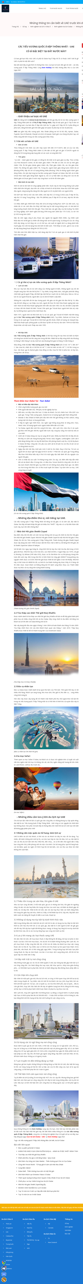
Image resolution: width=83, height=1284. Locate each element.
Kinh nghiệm (69, 1227)
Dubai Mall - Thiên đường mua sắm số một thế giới (36, 1171)
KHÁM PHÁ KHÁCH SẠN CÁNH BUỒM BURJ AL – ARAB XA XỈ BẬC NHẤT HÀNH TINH (48, 1151)
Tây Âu (29, 1236)
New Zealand (52, 1242)
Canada (50, 1228)
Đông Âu (30, 1232)
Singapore (9, 1228)
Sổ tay (67, 1223)
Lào (7, 1232)
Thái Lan (8, 1224)
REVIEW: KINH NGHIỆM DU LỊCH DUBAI (32, 1188)
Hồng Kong (9, 1252)
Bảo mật (67, 1234)
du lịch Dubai (59, 1140)
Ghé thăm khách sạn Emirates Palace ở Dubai (34, 1174)
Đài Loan (9, 1248)
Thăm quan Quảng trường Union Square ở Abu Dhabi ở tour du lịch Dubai (44, 1178)
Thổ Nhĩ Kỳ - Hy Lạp (33, 1240)
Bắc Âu (29, 1224)
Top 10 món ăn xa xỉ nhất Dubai (29, 1194)
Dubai (8, 1264)
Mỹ (49, 1224)
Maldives (9, 1269)
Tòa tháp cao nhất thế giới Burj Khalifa (31, 1155)
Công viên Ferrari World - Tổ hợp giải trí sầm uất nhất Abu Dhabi (40, 1165)
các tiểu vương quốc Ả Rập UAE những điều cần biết (36, 1140)
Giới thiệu (68, 1230)
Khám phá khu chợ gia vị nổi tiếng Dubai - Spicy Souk (36, 1158)
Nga (28, 1244)
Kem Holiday (47, 68)
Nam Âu (29, 1228)
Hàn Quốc (9, 1256)
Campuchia (9, 1236)
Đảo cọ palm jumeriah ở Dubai (29, 1148)
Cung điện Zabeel (24, 1168)
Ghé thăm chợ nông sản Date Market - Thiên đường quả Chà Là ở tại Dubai (44, 1161)
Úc (49, 1238)
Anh (28, 1248)
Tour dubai (45, 401)
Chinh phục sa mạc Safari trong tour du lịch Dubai (35, 1181)
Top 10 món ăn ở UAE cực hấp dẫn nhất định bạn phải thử (38, 1191)
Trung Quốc (10, 1244)
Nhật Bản (9, 1260)
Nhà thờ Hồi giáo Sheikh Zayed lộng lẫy (32, 1184)
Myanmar (9, 1240)
